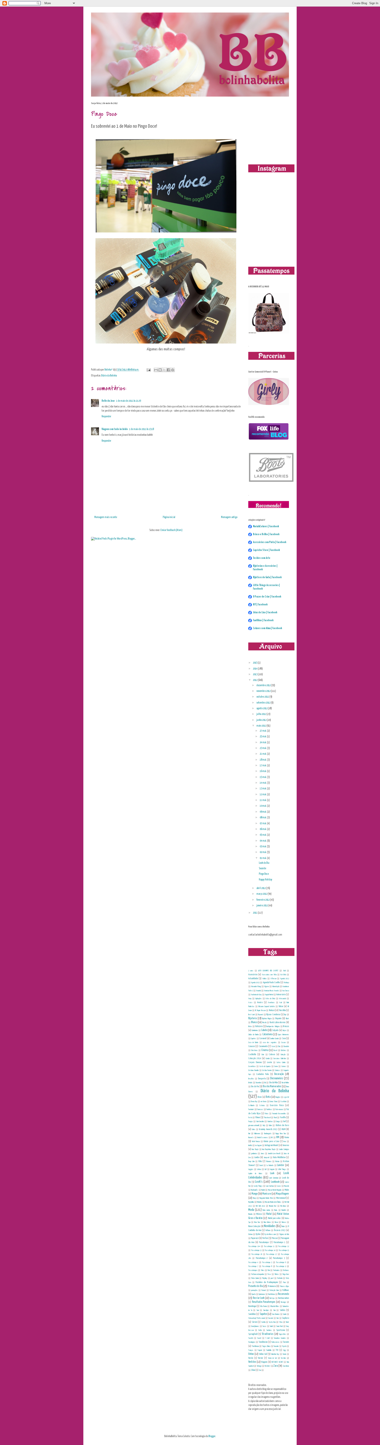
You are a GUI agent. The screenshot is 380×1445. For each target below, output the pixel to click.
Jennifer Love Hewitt (274, 1153)
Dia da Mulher (285, 1083)
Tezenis (286, 1342)
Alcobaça (286, 982)
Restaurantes (283, 1298)
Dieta (268, 1097)
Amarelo (258, 991)
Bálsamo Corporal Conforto (266, 1006)
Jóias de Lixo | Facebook (265, 612)
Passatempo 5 (267, 1262)
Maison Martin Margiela (274, 1190)
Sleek (287, 1322)
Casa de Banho (253, 1042)
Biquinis (278, 1018)
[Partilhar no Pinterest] (172, 370)
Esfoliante (251, 1105)
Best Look (251, 1014)
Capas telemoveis (283, 1034)
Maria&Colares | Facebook (266, 526)
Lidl (265, 1169)
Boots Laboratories (278, 1022)
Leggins (250, 1169)
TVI (277, 1350)
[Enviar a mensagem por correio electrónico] (148, 369)
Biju (285, 1014)
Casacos (251, 1046)
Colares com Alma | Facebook (267, 628)
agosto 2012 (262, 708)
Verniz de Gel (272, 1358)
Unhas (251, 1354)
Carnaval (262, 1038)
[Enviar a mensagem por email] (156, 370)
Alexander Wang (256, 986)
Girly (264, 1125)
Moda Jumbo (266, 1210)
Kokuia (277, 1161)
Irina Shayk (255, 1149)
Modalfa (283, 1210)
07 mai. (263, 823)
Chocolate (286, 1046)
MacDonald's (254, 1190)
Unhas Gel (263, 1354)
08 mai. (263, 817)
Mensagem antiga (229, 517)
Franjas (250, 1121)
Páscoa (274, 1238)
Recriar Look (259, 1298)
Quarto (254, 1294)
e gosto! (286, 1097)
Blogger (211, 1436)
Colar (262, 1054)
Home (286, 1137)
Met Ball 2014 (260, 1206)
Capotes (253, 1038)
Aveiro (260, 1002)
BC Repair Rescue (260, 1010)
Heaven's (251, 1137)
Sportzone (280, 1330)
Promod (263, 1290)
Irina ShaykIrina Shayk (269, 1149)
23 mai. (263, 748)
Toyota (284, 1346)
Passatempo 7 (253, 1266)
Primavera (272, 1286)
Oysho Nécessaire (270, 1234)
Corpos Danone (255, 1062)
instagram (258, 1145)
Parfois (265, 1238)
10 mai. (263, 805)
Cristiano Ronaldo (253, 1070)
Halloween (257, 1133)
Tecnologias (251, 1342)
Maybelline (251, 1202)
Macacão (286, 1186)
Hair (249, 1133)
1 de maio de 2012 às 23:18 (141, 429)
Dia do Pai (255, 1086)
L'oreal (261, 1165)
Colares (272, 1054)
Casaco (283, 1042)
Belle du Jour (108, 400)
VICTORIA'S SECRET (277, 1362)
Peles (262, 1270)
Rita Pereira (263, 1306)
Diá (265, 1083)
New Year (257, 1222)
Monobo (250, 1214)
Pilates (276, 1274)
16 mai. (263, 771)
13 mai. (263, 788)
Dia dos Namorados (272, 1086)
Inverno (286, 1145)
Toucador (276, 1346)
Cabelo (264, 1030)
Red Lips (272, 1298)
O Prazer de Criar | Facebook (267, 596)
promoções (254, 1290)
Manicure (266, 1193)
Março (254, 1198)
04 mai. (263, 840)
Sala (274, 1310)
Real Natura (271, 1294)
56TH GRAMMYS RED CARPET (268, 971)
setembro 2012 (263, 702)
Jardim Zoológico (284, 1149)
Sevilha (263, 1322)
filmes (257, 1117)
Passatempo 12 (283, 1246)
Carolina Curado (274, 1038)
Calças (284, 1030)
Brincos (286, 1026)
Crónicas (277, 1070)
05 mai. (263, 834)
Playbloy (264, 1278)
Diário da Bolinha (109, 375)
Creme (276, 1066)
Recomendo (283, 1294)
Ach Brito (283, 975)
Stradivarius (267, 1334)
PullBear (285, 1290)
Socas (264, 1326)
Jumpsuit (266, 1157)
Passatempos (253, 1270)
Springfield (253, 1334)
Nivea (276, 1222)
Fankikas (269, 1109)
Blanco (254, 1022)
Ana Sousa (285, 991)
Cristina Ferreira (267, 1070)
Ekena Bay (254, 1101)
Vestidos (252, 1361)
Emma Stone (273, 1101)
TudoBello (268, 1350)
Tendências (263, 1342)
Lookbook (275, 1181)
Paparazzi (255, 1238)
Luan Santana (270, 1186)
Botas (250, 1026)
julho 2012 (261, 714)
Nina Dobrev (267, 1222)
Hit (272, 1137)
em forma (263, 1101)
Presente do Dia (255, 1286)
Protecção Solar (274, 1290)
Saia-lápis (266, 1310)
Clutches (283, 1050)
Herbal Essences (262, 1137)
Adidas (264, 978)
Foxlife (283, 1117)
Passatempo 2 (262, 1258)
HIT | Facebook (260, 604)
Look (272, 1173)
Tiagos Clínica (266, 1346)
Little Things (282, 1169)
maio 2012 (261, 725)
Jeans (262, 1153)
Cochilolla (252, 1054)
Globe (270, 1125)
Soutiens (269, 1330)
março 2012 (262, 894)
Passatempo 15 (284, 1250)
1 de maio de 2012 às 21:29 (128, 400)
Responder (106, 416)
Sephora (285, 1318)
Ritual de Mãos (274, 1306)
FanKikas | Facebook (263, 620)
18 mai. (263, 759)
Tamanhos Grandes (280, 1338)
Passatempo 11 (269, 1246)
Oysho (258, 1234)
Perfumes (286, 1270)
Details (250, 1083)
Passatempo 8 (267, 1266)
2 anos (250, 971)
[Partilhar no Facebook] (168, 370)
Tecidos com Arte (261, 558)
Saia (257, 1310)
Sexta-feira (272, 1322)
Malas (287, 1190)
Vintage (259, 1366)
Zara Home (286, 1366)
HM (277, 1137)
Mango (255, 1193)
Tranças (250, 1350)
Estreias (262, 1105)
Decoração (279, 1074)
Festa (250, 1117)
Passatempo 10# (254, 1246)
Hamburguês (268, 1133)
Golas (253, 1129)
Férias (267, 1113)
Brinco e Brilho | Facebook (266, 534)
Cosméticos (252, 1066)
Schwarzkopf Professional (256, 1318)
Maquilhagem (282, 1193)
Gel (284, 1121)
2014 (255, 668)
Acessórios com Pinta (269, 975)
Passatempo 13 (256, 1250)
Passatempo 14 (270, 1250)
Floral (275, 1117)
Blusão (264, 1022)
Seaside (262, 868)
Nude (283, 1226)
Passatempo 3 (279, 1258)
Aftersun (273, 978)
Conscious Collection (279, 1058)
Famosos (260, 1109)
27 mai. (263, 730)
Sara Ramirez (276, 1314)
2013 (255, 674)
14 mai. (263, 782)
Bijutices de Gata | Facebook (267, 577)
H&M (283, 1129)
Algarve (266, 986)
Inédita (250, 1145)
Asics (250, 1002)
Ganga (278, 1121)
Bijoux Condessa (273, 1014)
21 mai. (263, 753)
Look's (259, 1181)
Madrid (263, 1190)
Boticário (259, 1026)
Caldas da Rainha (253, 1034)
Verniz (260, 1358)
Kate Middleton (279, 1157)
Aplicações (258, 998)
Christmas (254, 1050)
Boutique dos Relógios (273, 1026)
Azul (280, 1002)
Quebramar (262, 1294)
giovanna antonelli (253, 1125)
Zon (260, 1370)
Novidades (270, 1226)
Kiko (260, 1161)
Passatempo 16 (256, 1254)
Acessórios (253, 974)
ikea (284, 1141)
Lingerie (272, 1169)
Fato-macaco (279, 1109)
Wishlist (267, 1366)
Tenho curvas (275, 1342)
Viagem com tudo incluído (115, 429)
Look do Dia (264, 863)
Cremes (283, 1066)
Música (259, 1214)
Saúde (284, 1314)
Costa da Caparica (265, 1066)
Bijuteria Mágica (267, 1018)
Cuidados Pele (262, 1074)
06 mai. (263, 829)
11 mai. (263, 800)
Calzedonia (267, 1034)
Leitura (259, 1169)
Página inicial (169, 517)
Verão (250, 1358)
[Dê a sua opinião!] (160, 370)
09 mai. (263, 811)
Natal (269, 1214)
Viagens (264, 1362)
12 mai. (263, 794)
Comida (268, 1058)
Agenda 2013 (284, 978)
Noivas (284, 1222)
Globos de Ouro (282, 1125)
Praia (284, 1282)
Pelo (268, 1270)
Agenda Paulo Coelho (271, 982)
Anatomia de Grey (256, 994)
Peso (269, 1274)
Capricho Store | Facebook (266, 550)
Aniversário (281, 994)
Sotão (260, 1330)
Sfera (280, 1322)
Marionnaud (281, 1198)
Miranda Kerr (272, 1206)
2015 (255, 662)
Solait (271, 1326)
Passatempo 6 (281, 1262)
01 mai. (263, 858)
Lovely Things (258, 1186)
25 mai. (263, 736)
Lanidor (280, 1165)
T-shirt (267, 1338)
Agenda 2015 (255, 982)
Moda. (276, 1210)
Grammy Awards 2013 (268, 1129)
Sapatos (263, 1314)
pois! (272, 1278)
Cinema (264, 1050)
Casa (284, 1038)
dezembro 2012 (263, 685)
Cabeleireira (255, 1030)
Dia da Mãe (273, 1082)
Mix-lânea (283, 1206)
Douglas (278, 1097)
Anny (250, 998)
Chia (279, 1046)
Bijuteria (252, 1018)
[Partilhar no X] (164, 370)
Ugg (284, 1350)
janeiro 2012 (262, 905)
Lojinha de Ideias (255, 1173)
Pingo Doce (264, 874)
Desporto (262, 1078)
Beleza (271, 1010)
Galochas (270, 1121)
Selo (277, 1318)
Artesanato (282, 998)
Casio (273, 1046)
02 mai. (263, 852)
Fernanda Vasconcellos (279, 1113)
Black (287, 1018)
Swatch (250, 1338)
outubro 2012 (262, 696)
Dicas (260, 1097)
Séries (254, 1322)
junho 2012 (261, 720)
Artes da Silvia (270, 998)
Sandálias (252, 1314)
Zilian (253, 1370)
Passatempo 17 (271, 1254)
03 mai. (263, 846)
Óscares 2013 (279, 1230)
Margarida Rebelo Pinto (266, 1198)
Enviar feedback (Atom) (172, 530)
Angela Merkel (269, 994)
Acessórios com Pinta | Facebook (269, 542)
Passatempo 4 (253, 1262)
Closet (275, 1050)
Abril (284, 971)
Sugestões (282, 1334)
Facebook (251, 1109)
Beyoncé (260, 1014)
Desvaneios (276, 1078)
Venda (284, 1354)
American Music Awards (271, 991)
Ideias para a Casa (271, 1141)
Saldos (282, 1310)
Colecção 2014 (254, 1058)
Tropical (260, 1350)
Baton (281, 1006)
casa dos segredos (270, 1042)
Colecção (283, 1054)
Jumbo (256, 1157)
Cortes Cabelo (281, 1062)
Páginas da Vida (284, 1234)
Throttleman (255, 1346)
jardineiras (254, 1153)
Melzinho (259, 1202)
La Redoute (270, 1165)
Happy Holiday (265, 879)
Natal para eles (274, 1218)
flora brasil (267, 1117)
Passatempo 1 (279, 1242)
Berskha (282, 1010)
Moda (251, 1209)
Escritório (283, 1101)
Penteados (276, 1270)
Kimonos (269, 1161)
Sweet (259, 1338)
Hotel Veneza (256, 1141)
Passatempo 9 (281, 1266)
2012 (255, 680)
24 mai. (263, 742)
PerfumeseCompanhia (257, 1274)
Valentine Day (275, 1354)
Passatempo (264, 1242)
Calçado (275, 1030)
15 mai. (263, 777)
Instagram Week (271, 1145)
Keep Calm (251, 1161)
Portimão (279, 1278)
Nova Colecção (254, 1226)
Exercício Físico (276, 1105)
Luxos (279, 1186)
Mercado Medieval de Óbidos (273, 1202)
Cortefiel (269, 1062)
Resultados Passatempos (263, 1302)
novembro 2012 (263, 691)
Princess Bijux (284, 1286)
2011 (255, 912)
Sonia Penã (279, 1326)
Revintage (252, 1306)
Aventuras (271, 1002)
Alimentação (275, 986)
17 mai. (263, 765)
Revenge (283, 1302)
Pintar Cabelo (255, 1278)
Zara (276, 1365)
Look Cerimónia (273, 1178)
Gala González (260, 1121)
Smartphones (255, 1326)
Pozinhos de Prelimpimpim (267, 1282)
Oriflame (267, 1230)
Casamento (263, 1046)
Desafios (251, 1079)
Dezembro (258, 1083)
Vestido (283, 1358)
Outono (250, 1234)
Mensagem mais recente (105, 517)
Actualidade (253, 978)
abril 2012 (261, 888)
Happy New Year (281, 1133)
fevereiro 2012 (263, 899)
